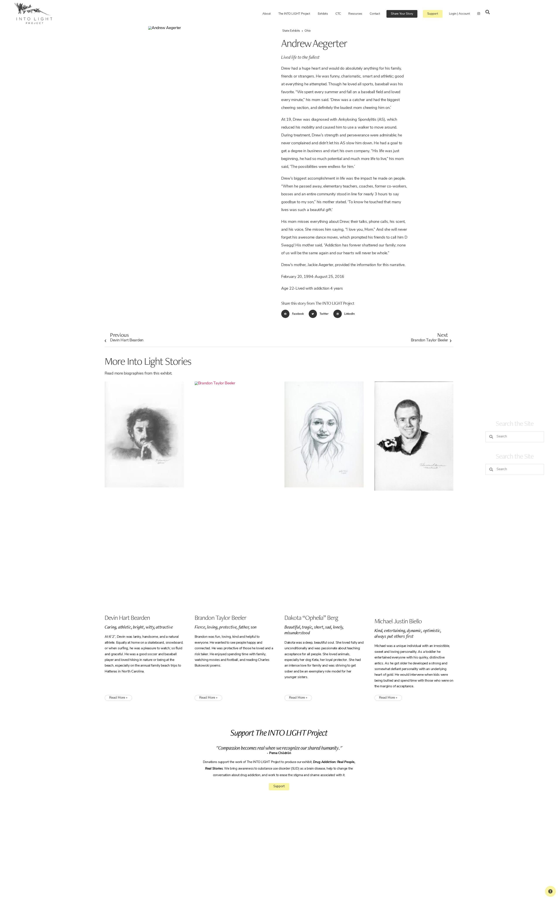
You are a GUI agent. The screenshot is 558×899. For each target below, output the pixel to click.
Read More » (118, 698)
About (266, 13)
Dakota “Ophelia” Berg (311, 617)
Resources (355, 13)
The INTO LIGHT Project (294, 13)
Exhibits (323, 13)
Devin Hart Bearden (126, 336)
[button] (293, 314)
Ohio (308, 31)
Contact (375, 13)
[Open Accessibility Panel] (550, 891)
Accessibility (287, 867)
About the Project (290, 835)
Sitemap (225, 869)
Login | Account (459, 13)
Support (432, 13)
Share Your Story (402, 13)
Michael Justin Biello (398, 621)
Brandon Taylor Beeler (429, 336)
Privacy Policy (210, 869)
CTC (338, 13)
